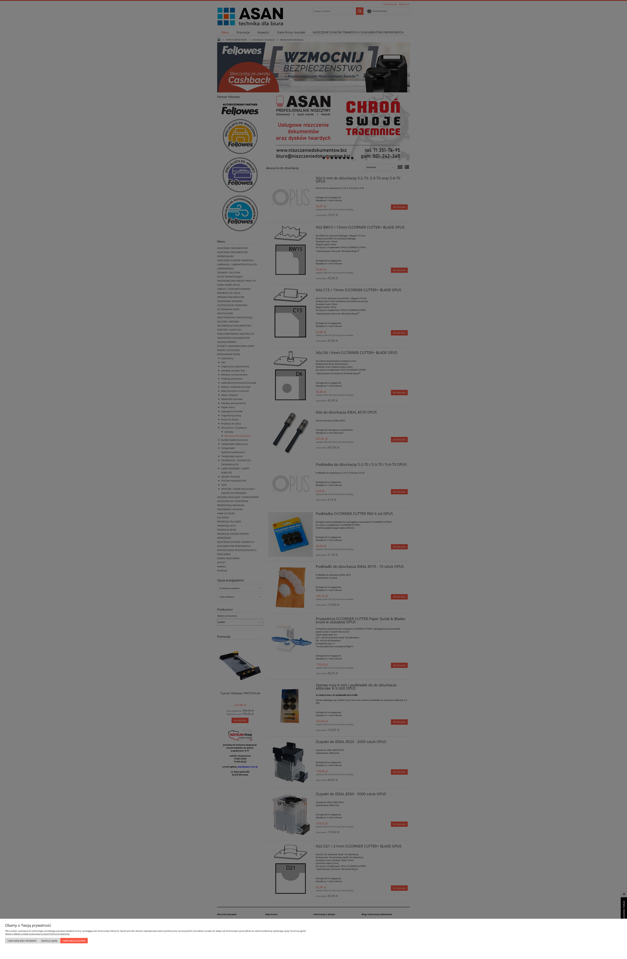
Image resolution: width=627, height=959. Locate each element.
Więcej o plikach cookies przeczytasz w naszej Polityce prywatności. (37, 933)
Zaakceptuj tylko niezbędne (22, 940)
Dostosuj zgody (49, 940)
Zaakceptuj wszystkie (74, 940)
